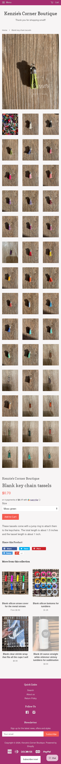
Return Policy (31, 698)
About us (31, 694)
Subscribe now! (30, 759)
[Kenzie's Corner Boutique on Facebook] (27, 712)
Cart (56, 2)
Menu (8, 2)
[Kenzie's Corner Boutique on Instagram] (33, 712)
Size (4, 503)
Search (30, 690)
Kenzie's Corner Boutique (30, 13)
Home (4, 30)
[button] (30, 499)
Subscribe (51, 734)
